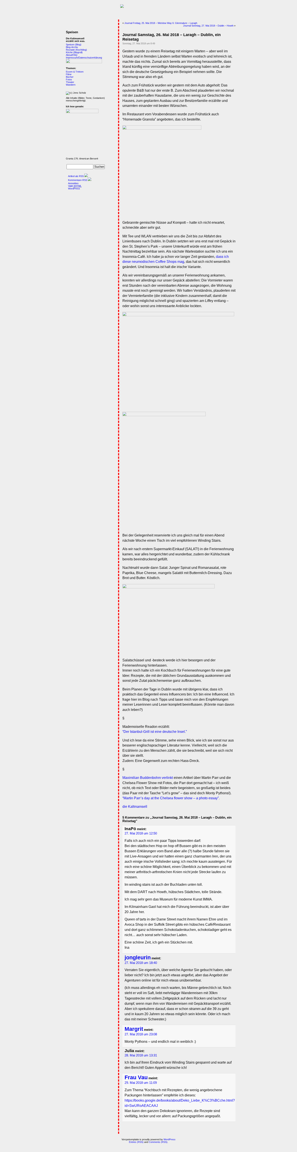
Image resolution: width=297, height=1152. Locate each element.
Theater (70, 82)
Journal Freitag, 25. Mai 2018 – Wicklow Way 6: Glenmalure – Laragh (160, 23)
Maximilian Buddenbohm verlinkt (147, 778)
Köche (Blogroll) (74, 52)
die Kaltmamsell (134, 806)
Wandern (70, 84)
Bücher (69, 77)
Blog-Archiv (72, 47)
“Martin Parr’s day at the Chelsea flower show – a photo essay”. (171, 798)
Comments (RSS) (158, 1142)
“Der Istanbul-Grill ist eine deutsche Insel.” (154, 731)
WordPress (74, 188)
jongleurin (138, 957)
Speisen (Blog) (73, 44)
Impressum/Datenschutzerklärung (84, 57)
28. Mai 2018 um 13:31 (141, 1055)
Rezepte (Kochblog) (76, 49)
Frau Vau (136, 1077)
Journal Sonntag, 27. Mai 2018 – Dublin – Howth (208, 25)
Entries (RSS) (136, 1142)
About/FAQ (71, 55)
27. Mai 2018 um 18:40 (141, 963)
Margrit (134, 1029)
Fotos (69, 79)
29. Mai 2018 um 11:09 (141, 1082)
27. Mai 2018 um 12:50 (141, 833)
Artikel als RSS (76, 176)
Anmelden (73, 183)
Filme (69, 74)
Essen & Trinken (74, 71)
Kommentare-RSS (77, 180)
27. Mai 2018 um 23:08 (141, 1034)
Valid (75, 186)
